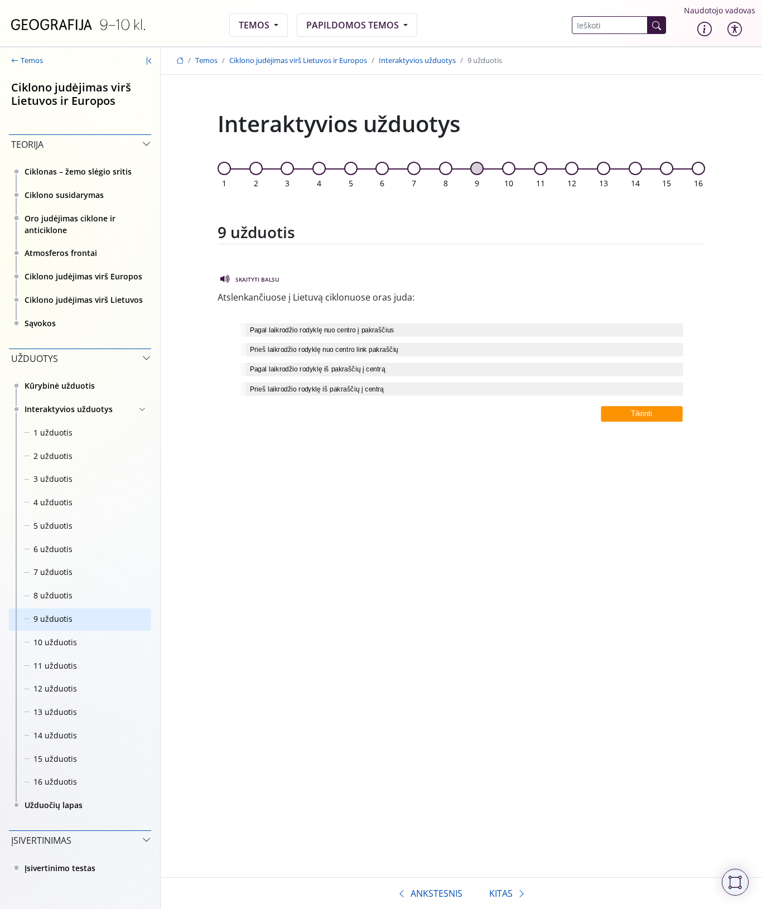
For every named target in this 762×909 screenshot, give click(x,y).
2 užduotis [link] (53, 456)
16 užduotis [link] (55, 781)
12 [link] (571, 183)
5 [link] (351, 183)
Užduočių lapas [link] (54, 805)
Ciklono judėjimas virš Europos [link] (83, 276)
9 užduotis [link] (53, 618)
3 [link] (287, 183)
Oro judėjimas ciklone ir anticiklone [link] (70, 224)
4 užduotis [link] (53, 502)
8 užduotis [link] (53, 595)
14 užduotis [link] (55, 735)
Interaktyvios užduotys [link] (69, 409)
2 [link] (256, 183)
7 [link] (414, 183)
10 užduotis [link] (55, 642)
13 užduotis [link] (55, 712)
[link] (78, 25)
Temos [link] (255, 25)
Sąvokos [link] (40, 323)
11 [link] (540, 183)
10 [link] (508, 183)
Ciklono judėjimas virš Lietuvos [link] (84, 299)
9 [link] (477, 183)
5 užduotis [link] (53, 525)
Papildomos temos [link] (353, 25)
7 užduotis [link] (53, 572)
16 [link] (698, 183)
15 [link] (666, 183)
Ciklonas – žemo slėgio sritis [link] (78, 171)
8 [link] (445, 183)
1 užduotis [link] (53, 432)
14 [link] (635, 183)
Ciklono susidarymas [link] (64, 195)
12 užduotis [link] (55, 688)
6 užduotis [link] (53, 549)
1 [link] (224, 183)
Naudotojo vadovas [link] (719, 10)
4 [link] (319, 183)
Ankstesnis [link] (436, 893)
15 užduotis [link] (55, 758)
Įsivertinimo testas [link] (60, 868)
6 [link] (382, 183)
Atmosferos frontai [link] (61, 253)
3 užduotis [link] (53, 478)
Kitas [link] (501, 893)
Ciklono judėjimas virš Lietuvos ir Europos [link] (298, 60)
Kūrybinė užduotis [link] (60, 385)
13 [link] (603, 183)
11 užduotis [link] (55, 665)
